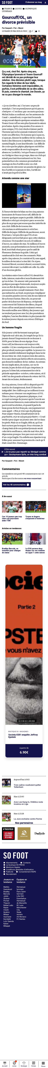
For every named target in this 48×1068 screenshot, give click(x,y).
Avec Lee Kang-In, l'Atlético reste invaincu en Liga (23, 794)
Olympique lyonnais (21, 888)
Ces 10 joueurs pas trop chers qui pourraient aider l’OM (12, 504)
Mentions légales (13, 867)
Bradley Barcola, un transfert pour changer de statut (12, 536)
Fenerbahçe (21, 898)
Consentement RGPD (27, 872)
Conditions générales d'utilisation (20, 869)
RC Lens (20, 905)
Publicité (9, 872)
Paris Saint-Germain (21, 893)
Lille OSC (20, 896)
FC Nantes (21, 919)
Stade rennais (20, 913)
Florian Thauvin (6, 902)
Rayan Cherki (6, 908)
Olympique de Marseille (22, 902)
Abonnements (11, 863)
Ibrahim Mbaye (6, 913)
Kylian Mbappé (6, 925)
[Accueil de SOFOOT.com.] (7, 2)
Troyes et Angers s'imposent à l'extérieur (35, 503)
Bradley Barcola (6, 893)
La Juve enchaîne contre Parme (15, 811)
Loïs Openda (8, 921)
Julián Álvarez (6, 897)
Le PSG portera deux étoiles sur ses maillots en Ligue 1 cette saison (35, 536)
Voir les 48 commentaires (14, 485)
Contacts (27, 863)
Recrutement (11, 874)
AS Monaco (21, 917)
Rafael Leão (8, 905)
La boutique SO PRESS (15, 865)
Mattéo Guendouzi (7, 888)
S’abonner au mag (33, 2)
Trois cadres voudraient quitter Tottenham (20, 777)
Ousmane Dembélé (7, 918)
